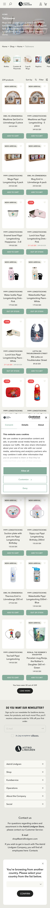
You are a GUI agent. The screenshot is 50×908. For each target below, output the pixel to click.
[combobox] (25, 884)
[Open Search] (11, 4)
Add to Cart (13, 136)
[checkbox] (12, 735)
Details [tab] (25, 425)
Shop (12, 46)
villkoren (34, 735)
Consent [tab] (9, 425)
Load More (25, 691)
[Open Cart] (44, 4)
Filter (41, 80)
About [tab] (41, 425)
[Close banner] (46, 417)
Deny (25, 488)
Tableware (29, 46)
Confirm (25, 893)
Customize (24, 479)
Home (4, 46)
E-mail (25, 835)
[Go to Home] (25, 4)
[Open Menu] (4, 4)
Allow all (25, 470)
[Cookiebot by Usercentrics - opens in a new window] (29, 417)
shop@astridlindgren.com (24, 838)
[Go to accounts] (40, 4)
